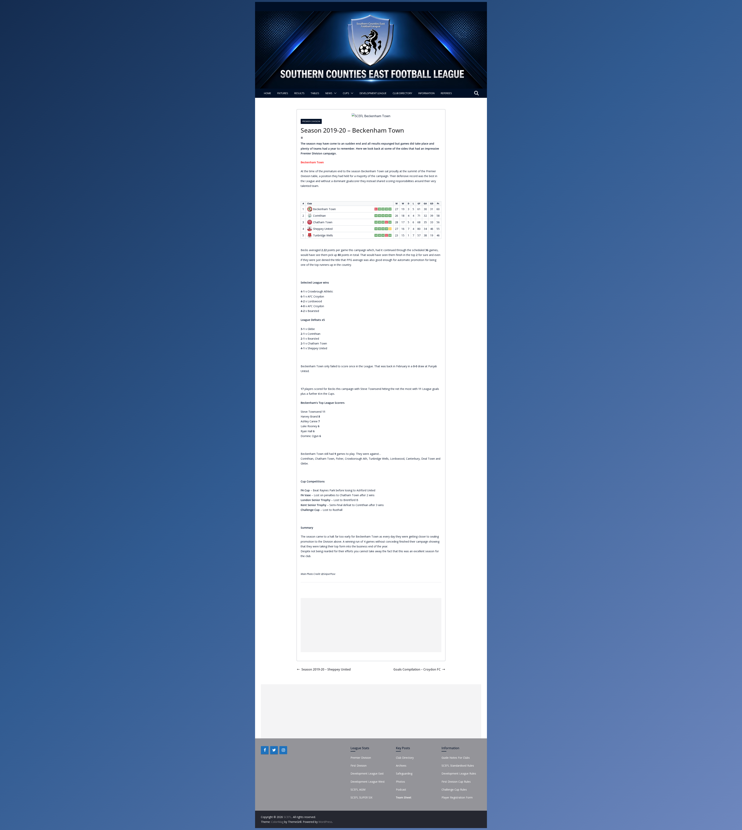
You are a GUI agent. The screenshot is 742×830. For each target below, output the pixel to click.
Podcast (401, 789)
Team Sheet (403, 797)
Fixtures (282, 93)
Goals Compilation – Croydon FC (417, 669)
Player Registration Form (457, 797)
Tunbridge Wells (323, 235)
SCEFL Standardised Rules (458, 765)
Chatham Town (322, 222)
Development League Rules (459, 773)
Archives (401, 765)
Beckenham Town (324, 209)
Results (299, 93)
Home (267, 93)
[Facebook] (265, 750)
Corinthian (319, 215)
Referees (446, 93)
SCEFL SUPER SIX (361, 797)
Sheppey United (323, 229)
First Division (359, 765)
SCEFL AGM (358, 789)
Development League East (367, 773)
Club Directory (402, 93)
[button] (334, 93)
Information (426, 93)
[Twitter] (274, 750)
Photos (400, 781)
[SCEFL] (371, 14)
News (328, 93)
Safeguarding (404, 773)
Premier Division (311, 121)
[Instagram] (283, 750)
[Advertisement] (371, 625)
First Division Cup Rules (456, 781)
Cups (346, 93)
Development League (373, 93)
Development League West (368, 781)
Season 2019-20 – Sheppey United (326, 669)
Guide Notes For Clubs (456, 757)
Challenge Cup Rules (454, 789)
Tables (315, 93)
